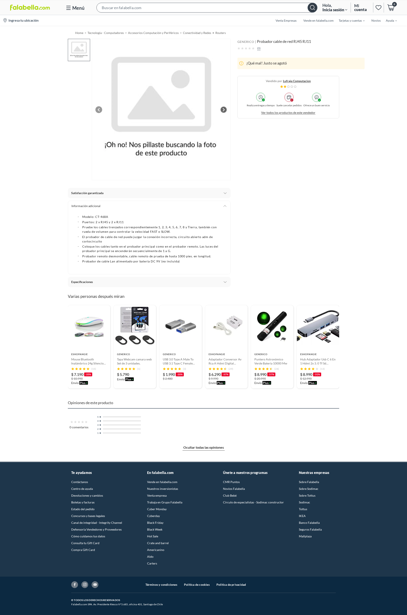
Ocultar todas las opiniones (203, 447)
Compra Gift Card (83, 550)
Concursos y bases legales (88, 516)
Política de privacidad (231, 584)
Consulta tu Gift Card (85, 543)
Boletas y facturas (83, 502)
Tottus (303, 509)
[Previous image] (98, 109)
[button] (206, 7)
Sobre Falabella (309, 482)
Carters (152, 563)
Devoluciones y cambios (87, 495)
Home (79, 33)
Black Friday (155, 522)
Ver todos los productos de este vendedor (288, 112)
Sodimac (304, 502)
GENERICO (245, 41)
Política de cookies (197, 584)
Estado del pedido (83, 509)
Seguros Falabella (310, 529)
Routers (220, 33)
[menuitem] (349, 20)
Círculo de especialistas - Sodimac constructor (253, 502)
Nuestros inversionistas (162, 488)
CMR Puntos (231, 482)
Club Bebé (230, 495)
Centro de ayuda (82, 488)
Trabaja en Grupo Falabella (164, 502)
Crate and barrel (158, 543)
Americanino (155, 550)
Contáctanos (79, 482)
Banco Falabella (309, 522)
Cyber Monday (157, 509)
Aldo (150, 556)
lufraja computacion (297, 81)
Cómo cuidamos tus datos (88, 536)
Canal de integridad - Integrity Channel (96, 522)
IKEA (302, 516)
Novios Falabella (234, 488)
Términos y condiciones (161, 584)
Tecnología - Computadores (106, 33)
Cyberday (153, 516)
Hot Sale (152, 536)
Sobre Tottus (307, 495)
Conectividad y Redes (197, 33)
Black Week (154, 529)
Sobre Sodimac (308, 488)
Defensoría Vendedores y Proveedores (96, 529)
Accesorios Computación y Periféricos (153, 33)
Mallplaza (305, 536)
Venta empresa (157, 495)
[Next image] (223, 109)
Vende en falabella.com (162, 482)
